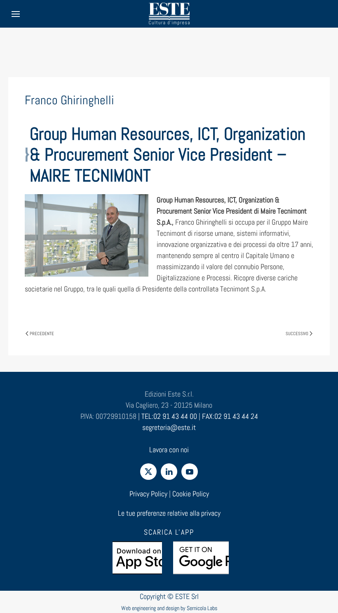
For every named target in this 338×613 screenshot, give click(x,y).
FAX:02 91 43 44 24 (230, 416)
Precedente (42, 333)
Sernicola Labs (202, 608)
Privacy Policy (148, 493)
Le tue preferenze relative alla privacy (169, 513)
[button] (16, 14)
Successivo (297, 333)
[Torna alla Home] (169, 14)
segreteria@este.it (169, 427)
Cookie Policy (190, 493)
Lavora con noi (169, 449)
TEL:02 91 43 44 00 (169, 416)
